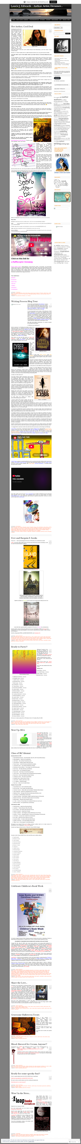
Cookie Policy (31, 1141)
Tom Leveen (16, 859)
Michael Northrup (34, 722)
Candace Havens (37, 636)
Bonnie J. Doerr (31, 636)
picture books (62, 128)
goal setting (60, 115)
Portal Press (39, 973)
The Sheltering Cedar (31, 974)
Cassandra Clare (32, 875)
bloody (25, 1036)
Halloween (31, 1036)
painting (55, 126)
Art (60, 19)
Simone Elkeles (25, 723)
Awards (18, 531)
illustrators (56, 119)
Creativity (23, 640)
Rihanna (46, 973)
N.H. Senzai (15, 868)
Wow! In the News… (20, 1093)
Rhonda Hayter (16, 849)
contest (34, 1006)
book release (27, 293)
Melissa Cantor (22, 722)
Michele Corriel (16, 838)
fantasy (55, 114)
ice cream (35, 1036)
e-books (26, 637)
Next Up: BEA (18, 730)
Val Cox (42, 974)
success (45, 531)
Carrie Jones (27, 875)
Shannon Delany (26, 639)
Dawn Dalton (46, 527)
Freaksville (21, 972)
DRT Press (45, 971)
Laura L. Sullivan (16, 871)
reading (43, 973)
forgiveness (60, 114)
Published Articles (34, 19)
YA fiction (29, 295)
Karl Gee (28, 638)
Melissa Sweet (13, 529)
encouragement (65, 112)
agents (58, 97)
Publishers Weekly (48, 495)
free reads (34, 1066)
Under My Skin (35, 639)
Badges (20, 1006)
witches (15, 1037)
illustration (65, 116)
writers (26, 1007)
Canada (31, 293)
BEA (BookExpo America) (29, 721)
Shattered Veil (16, 530)
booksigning (57, 105)
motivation (57, 125)
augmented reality (16, 636)
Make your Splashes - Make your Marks (38, 528)
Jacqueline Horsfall (39, 1006)
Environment (27, 640)
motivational (38, 531)
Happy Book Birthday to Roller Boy (62, 60)
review (55, 134)
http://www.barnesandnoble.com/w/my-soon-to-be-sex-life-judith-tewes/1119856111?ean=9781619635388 (31, 224)
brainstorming (64, 105)
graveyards (39, 1066)
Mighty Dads (19, 529)
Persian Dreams (31, 973)
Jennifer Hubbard (17, 852)
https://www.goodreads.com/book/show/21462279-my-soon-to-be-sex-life (35, 217)
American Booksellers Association (20, 962)
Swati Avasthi (16, 837)
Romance (23, 295)
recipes (12, 1037)
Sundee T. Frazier (32, 878)
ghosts (31, 640)
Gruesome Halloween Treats (25, 1015)
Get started (53, 2)
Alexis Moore (20, 527)
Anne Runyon (36, 970)
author (17, 293)
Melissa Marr (20, 877)
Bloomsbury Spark (22, 293)
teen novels (25, 974)
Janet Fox (15, 846)
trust (61, 139)
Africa (55, 97)
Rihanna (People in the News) (16, 977)
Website (44, 670)
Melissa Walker (28, 722)
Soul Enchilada (14, 974)
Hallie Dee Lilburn (36, 637)
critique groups (57, 109)
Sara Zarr (15, 878)
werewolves (32, 1136)
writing (57, 143)
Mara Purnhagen (17, 863)
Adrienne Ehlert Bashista (17, 970)
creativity (66, 108)
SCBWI (12, 530)
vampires (16, 1086)
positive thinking (61, 129)
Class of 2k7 (38, 875)
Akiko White (15, 527)
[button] (23, 1026)
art (61, 97)
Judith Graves (45, 293)
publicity (35, 877)
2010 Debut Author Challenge (21, 879)
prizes (66, 129)
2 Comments (18, 1133)
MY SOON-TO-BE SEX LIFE (32, 529)
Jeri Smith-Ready (47, 721)
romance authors (22, 1135)
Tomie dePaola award (30, 530)
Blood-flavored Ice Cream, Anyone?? (29, 1044)
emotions (59, 112)
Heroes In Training (41, 431)
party (49, 1036)
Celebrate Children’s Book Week (27, 886)
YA (26, 295)
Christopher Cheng (32, 317)
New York (39, 722)
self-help (42, 531)
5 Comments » (18, 526)
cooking (27, 1066)
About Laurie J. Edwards (22, 19)
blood (20, 1066)
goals (56, 115)
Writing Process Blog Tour (24, 301)
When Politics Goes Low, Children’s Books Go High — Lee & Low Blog (62, 64)
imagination (29, 531)
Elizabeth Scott (40, 721)
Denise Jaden (16, 854)
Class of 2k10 (20, 724)
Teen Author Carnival (32, 723)
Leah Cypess (16, 840)
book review (23, 1134)
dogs (34, 293)
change (68, 105)
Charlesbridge (13, 971)
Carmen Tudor (42, 636)
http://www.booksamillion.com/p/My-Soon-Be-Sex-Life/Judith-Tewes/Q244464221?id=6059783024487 (31, 231)
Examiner (27, 1134)
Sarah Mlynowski (14, 723)
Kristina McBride (16, 862)
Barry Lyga (23, 721)
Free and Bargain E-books (24, 538)
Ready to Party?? (19, 647)
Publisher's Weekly (45, 529)
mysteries (63, 125)
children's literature (23, 531)
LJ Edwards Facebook (61, 84)
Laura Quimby (16, 865)
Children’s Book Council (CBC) (30, 971)
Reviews (48, 19)
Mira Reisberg (23, 529)
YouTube (42, 1135)
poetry (36, 973)
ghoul (28, 1036)
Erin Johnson (55, 19)
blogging (22, 1006)
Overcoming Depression (60, 62)
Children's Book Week (20, 971)
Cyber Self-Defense (40, 527)
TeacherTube (28, 1135)
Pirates (55, 257)
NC (25, 973)
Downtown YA (22, 637)
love (16, 295)
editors (55, 112)
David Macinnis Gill (39, 971)
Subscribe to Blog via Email (61, 68)
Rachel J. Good (66, 19)
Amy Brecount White (16, 721)
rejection (66, 133)
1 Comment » (18, 292)
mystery (17, 639)
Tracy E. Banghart (37, 530)
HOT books (41, 293)
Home (13, 19)
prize (20, 1007)
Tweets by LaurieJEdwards (59, 91)
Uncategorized (59, 261)
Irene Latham (16, 857)
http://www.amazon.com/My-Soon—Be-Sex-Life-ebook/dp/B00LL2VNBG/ (30, 221)
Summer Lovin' (25, 977)
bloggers (35, 721)
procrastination (56, 131)
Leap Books (45, 640)
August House (41, 970)
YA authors (43, 723)
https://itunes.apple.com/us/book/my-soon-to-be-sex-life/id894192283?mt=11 (30, 226)
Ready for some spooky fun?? (25, 1073)
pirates (68, 128)
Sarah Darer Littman (45, 722)
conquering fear (58, 107)
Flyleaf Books (16, 972)
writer (57, 141)
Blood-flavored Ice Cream (44, 1027)
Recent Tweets (60, 88)
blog (19, 1036)
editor (67, 111)
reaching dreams (58, 258)
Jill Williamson (14, 638)
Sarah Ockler (20, 723)
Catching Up (57, 61)
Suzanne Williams (22, 530)
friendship (65, 113)
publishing (48, 1085)
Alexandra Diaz (16, 843)
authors (21, 636)
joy (67, 120)
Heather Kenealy (43, 637)
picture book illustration (64, 256)
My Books (42, 19)
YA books (40, 639)
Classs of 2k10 (42, 875)
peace (64, 126)
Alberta (14, 293)
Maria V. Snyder (46, 638)
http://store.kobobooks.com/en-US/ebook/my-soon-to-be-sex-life (27, 228)
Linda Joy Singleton (39, 638)
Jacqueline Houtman (17, 851)
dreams (57, 111)
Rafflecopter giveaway (59, 133)
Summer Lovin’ (20, 974)
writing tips (49, 531)
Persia (27, 973)
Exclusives (31, 1066)
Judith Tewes (16, 528)
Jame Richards (16, 867)
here (17, 998)
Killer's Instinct (21, 528)
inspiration (34, 531)
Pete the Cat (39, 529)
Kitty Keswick (33, 638)
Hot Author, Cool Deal (22, 26)
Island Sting (48, 637)
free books (37, 293)
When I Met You (47, 974)
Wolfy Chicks (19, 1037)
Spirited (31, 639)
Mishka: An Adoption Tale (20, 973)
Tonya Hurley (38, 723)
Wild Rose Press (14, 975)
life (62, 123)
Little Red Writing (28, 528)
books (32, 1006)
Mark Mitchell (48, 528)
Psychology (63, 257)
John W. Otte (19, 638)
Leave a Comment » (19, 635)
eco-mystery (30, 637)
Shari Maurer (16, 860)
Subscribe (57, 78)
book (22, 1066)
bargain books (25, 636)
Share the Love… (19, 983)
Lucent (44, 972)
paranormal (19, 295)
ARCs (14, 1006)
